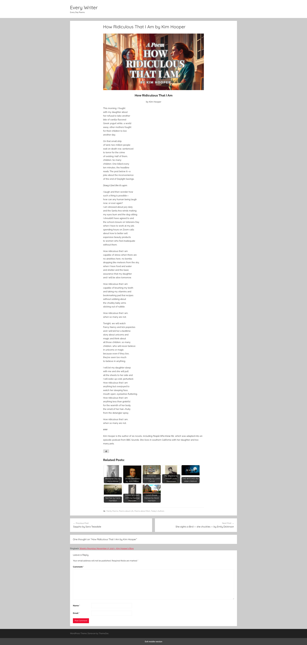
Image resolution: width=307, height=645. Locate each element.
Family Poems (112, 511)
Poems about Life (126, 511)
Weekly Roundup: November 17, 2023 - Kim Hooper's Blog (107, 548)
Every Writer (84, 7)
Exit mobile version (153, 641)
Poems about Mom (142, 511)
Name (76, 605)
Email (76, 613)
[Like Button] (106, 451)
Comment (78, 567)
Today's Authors (157, 511)
